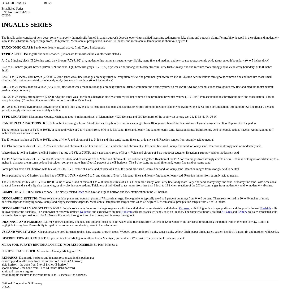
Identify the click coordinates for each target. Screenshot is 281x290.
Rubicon (126, 211)
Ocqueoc (184, 208)
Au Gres (226, 211)
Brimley (242, 211)
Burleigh (265, 208)
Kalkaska (85, 211)
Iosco (81, 192)
